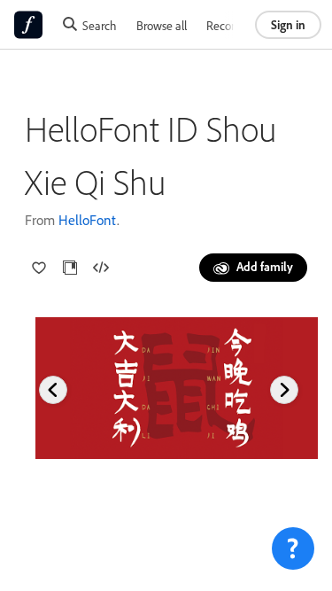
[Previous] (53, 390)
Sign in (288, 24)
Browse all (161, 25)
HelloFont (87, 220)
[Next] (284, 390)
